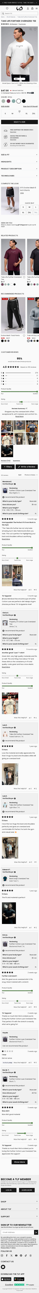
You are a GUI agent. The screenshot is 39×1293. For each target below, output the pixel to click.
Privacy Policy (5, 1248)
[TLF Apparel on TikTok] (26, 1255)
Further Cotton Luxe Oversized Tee (22, 491)
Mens (3, 17)
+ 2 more (17, 584)
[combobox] (20, 13)
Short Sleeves (11, 17)
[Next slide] (36, 2)
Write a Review (29, 467)
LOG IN (8, 1190)
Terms (13, 1248)
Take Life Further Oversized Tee (27, 17)
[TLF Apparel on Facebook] (7, 1255)
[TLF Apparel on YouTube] (16, 1255)
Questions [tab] (16, 461)
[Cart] (32, 8)
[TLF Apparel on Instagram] (2, 1255)
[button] (9, 24)
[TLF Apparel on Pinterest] (21, 1255)
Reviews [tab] (5, 461)
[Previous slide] (2, 2)
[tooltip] (26, 408)
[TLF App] (6, 1279)
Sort (20, 475)
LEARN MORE (28, 1190)
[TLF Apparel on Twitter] (11, 1255)
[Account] (28, 8)
